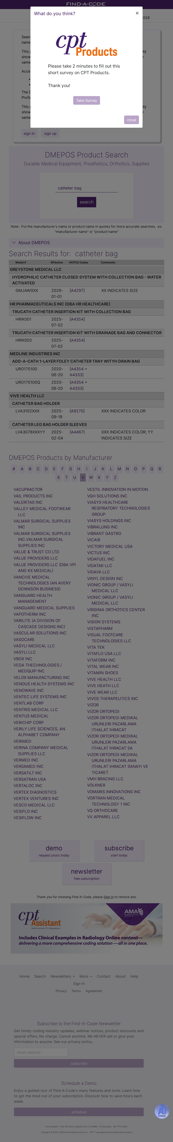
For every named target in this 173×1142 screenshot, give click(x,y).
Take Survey (86, 100)
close (131, 120)
